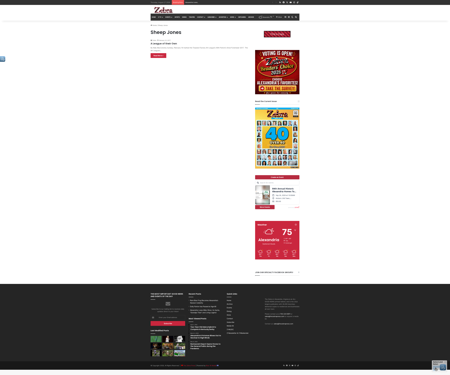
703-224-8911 (285, 314)
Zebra (154, 40)
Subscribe (211, 17)
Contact (200, 17)
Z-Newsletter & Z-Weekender (238, 333)
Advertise (222, 17)
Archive (251, 17)
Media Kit (230, 326)
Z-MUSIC (230, 329)
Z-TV (159, 17)
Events (168, 17)
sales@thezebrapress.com (274, 316)
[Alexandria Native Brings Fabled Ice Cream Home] (179, 346)
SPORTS (177, 17)
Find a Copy (277, 34)
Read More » (158, 56)
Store (229, 315)
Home (154, 17)
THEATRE (192, 17)
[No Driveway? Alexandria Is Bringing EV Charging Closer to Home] (167, 346)
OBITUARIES (242, 17)
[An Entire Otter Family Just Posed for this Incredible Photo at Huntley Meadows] (156, 353)
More (232, 17)
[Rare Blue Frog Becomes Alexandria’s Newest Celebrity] (156, 339)
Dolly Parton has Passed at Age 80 (203, 306)
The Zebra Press (189, 365)
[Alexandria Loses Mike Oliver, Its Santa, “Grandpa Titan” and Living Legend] (179, 339)
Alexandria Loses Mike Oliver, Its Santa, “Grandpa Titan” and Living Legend (212, 2)
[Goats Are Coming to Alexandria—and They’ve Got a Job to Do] (167, 353)
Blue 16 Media (211, 365)
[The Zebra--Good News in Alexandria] (163, 10)
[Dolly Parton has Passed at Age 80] (167, 339)
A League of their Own (164, 43)
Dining (184, 17)
